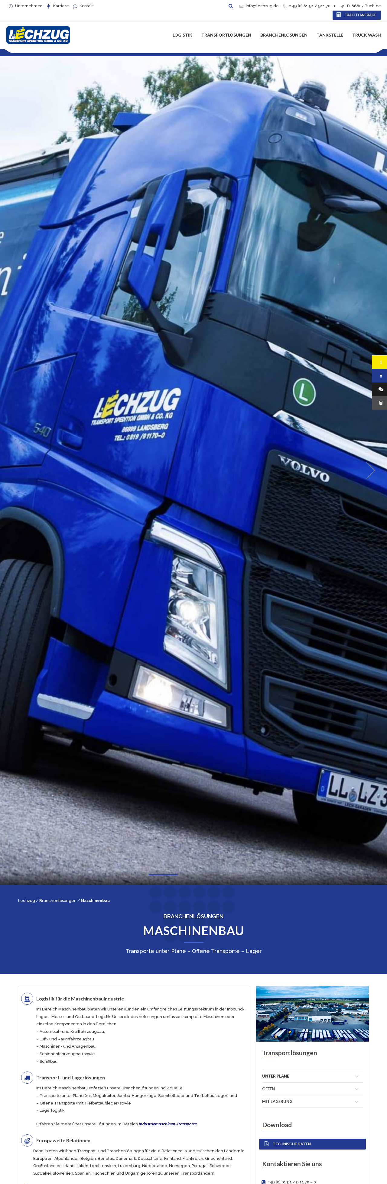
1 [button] (163, 876)
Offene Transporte (57, 1103)
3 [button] (223, 876)
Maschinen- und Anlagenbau (68, 1046)
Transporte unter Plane (62, 1095)
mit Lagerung (277, 1101)
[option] (193, 470)
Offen (268, 1088)
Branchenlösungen (283, 34)
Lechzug (26, 900)
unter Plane (275, 1076)
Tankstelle (330, 34)
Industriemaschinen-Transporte (168, 1124)
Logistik (182, 34)
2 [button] (193, 875)
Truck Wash (366, 34)
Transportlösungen (226, 34)
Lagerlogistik (52, 1110)
